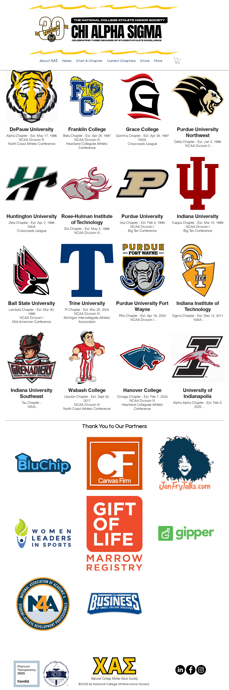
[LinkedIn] (180, 670)
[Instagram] (201, 670)
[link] (178, 60)
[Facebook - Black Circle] (190, 670)
